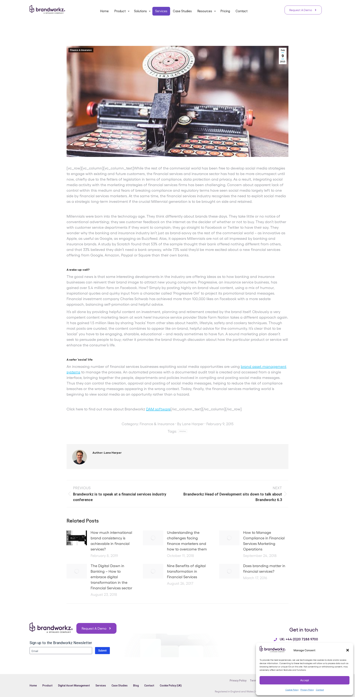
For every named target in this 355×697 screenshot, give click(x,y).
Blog (136, 685)
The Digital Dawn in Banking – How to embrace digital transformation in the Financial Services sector (111, 576)
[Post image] (77, 537)
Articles (182, 431)
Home (33, 685)
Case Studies (119, 685)
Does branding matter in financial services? (264, 568)
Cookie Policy (292, 689)
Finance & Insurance (81, 50)
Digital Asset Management (74, 685)
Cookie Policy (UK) (171, 685)
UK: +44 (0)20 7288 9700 (299, 639)
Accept (304, 680)
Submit (102, 650)
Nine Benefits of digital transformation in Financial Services (186, 571)
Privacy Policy (307, 689)
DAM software (158, 409)
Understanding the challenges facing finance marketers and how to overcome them (187, 540)
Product (47, 685)
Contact (320, 689)
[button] (347, 650)
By (190, 423)
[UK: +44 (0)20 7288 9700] (275, 639)
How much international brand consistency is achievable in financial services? (111, 540)
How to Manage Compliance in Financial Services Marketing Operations (264, 540)
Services (100, 685)
